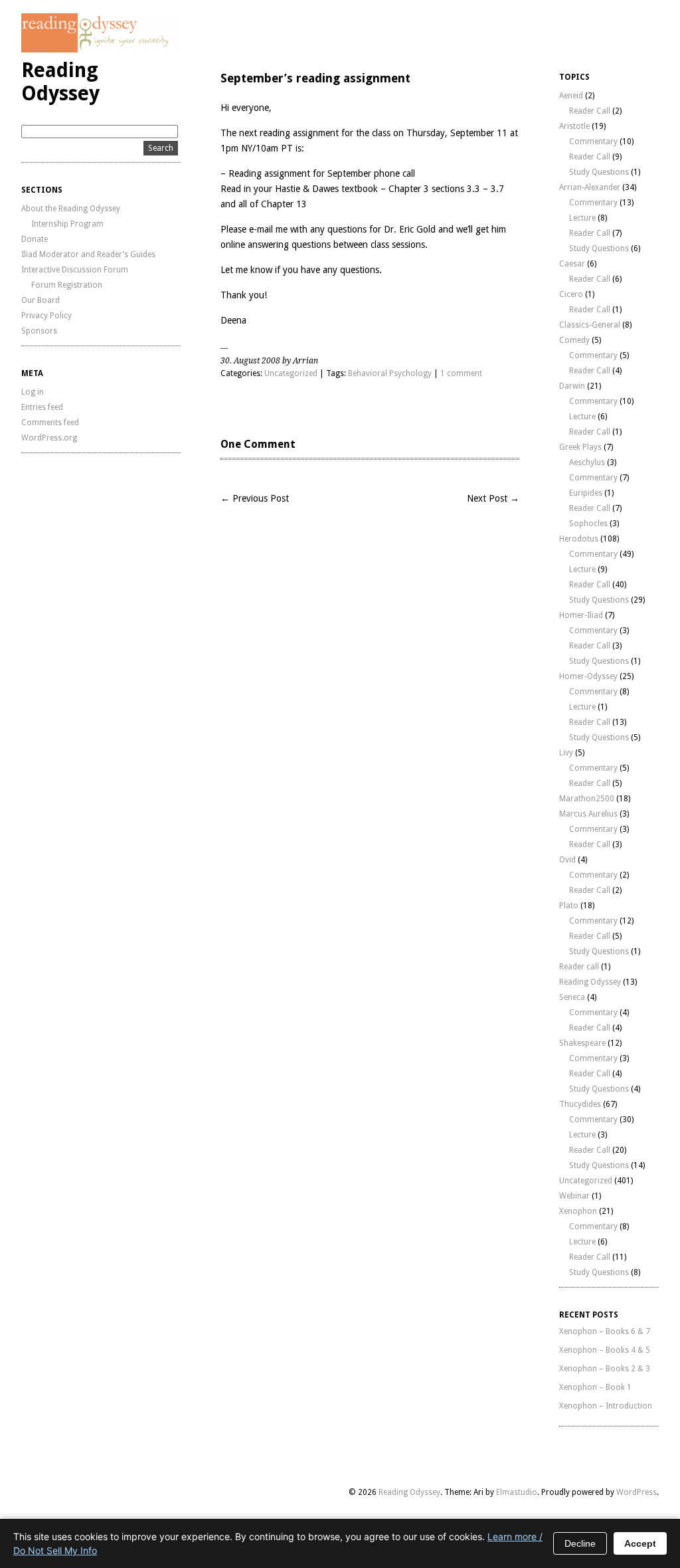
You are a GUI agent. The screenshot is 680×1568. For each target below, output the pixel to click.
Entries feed (42, 407)
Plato (568, 905)
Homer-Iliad (581, 615)
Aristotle (574, 126)
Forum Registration (66, 285)
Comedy (574, 340)
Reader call (579, 966)
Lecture (582, 218)
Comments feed (50, 422)
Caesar (572, 263)
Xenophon (578, 1211)
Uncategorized (290, 373)
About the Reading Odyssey (70, 208)
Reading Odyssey (60, 81)
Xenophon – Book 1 (595, 1387)
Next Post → (493, 498)
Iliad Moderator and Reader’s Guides (88, 254)
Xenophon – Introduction (605, 1406)
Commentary (593, 141)
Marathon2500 (586, 798)
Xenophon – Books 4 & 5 (604, 1350)
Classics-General (589, 325)
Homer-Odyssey (588, 676)
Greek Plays (580, 447)
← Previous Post (254, 498)
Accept (640, 1543)
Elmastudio (516, 1492)
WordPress (636, 1492)
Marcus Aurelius (588, 814)
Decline (580, 1543)
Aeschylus (587, 462)
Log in (32, 392)
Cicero (571, 294)
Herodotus (578, 538)
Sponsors (39, 331)
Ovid (567, 859)
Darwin (572, 386)
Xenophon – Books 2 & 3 (604, 1368)
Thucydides (580, 1104)
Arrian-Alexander (589, 187)
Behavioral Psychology (390, 373)
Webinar (574, 1196)
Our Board (40, 300)
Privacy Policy (46, 315)
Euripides (585, 493)
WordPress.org (49, 437)
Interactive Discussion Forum (74, 269)
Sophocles (588, 523)
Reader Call (589, 111)
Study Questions (599, 172)
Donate (34, 239)
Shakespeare (582, 1043)
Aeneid (571, 95)
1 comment (461, 373)
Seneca (572, 997)
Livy (566, 752)
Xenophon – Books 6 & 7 (604, 1331)
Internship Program (67, 224)
